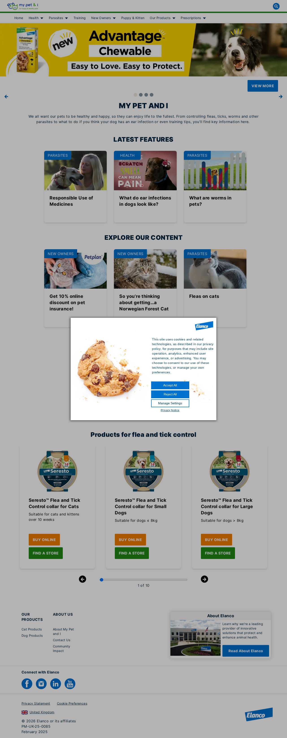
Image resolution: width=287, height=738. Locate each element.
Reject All (170, 394)
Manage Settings (170, 403)
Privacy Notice (170, 410)
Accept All (170, 385)
